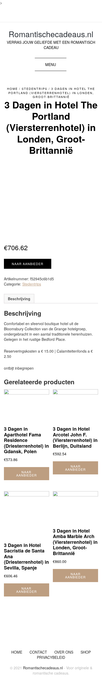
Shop (86, 652)
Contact (38, 652)
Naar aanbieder (27, 263)
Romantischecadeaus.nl (51, 34)
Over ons (63, 652)
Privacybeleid (51, 657)
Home (12, 88)
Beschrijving (19, 298)
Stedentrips (34, 88)
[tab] (19, 298)
